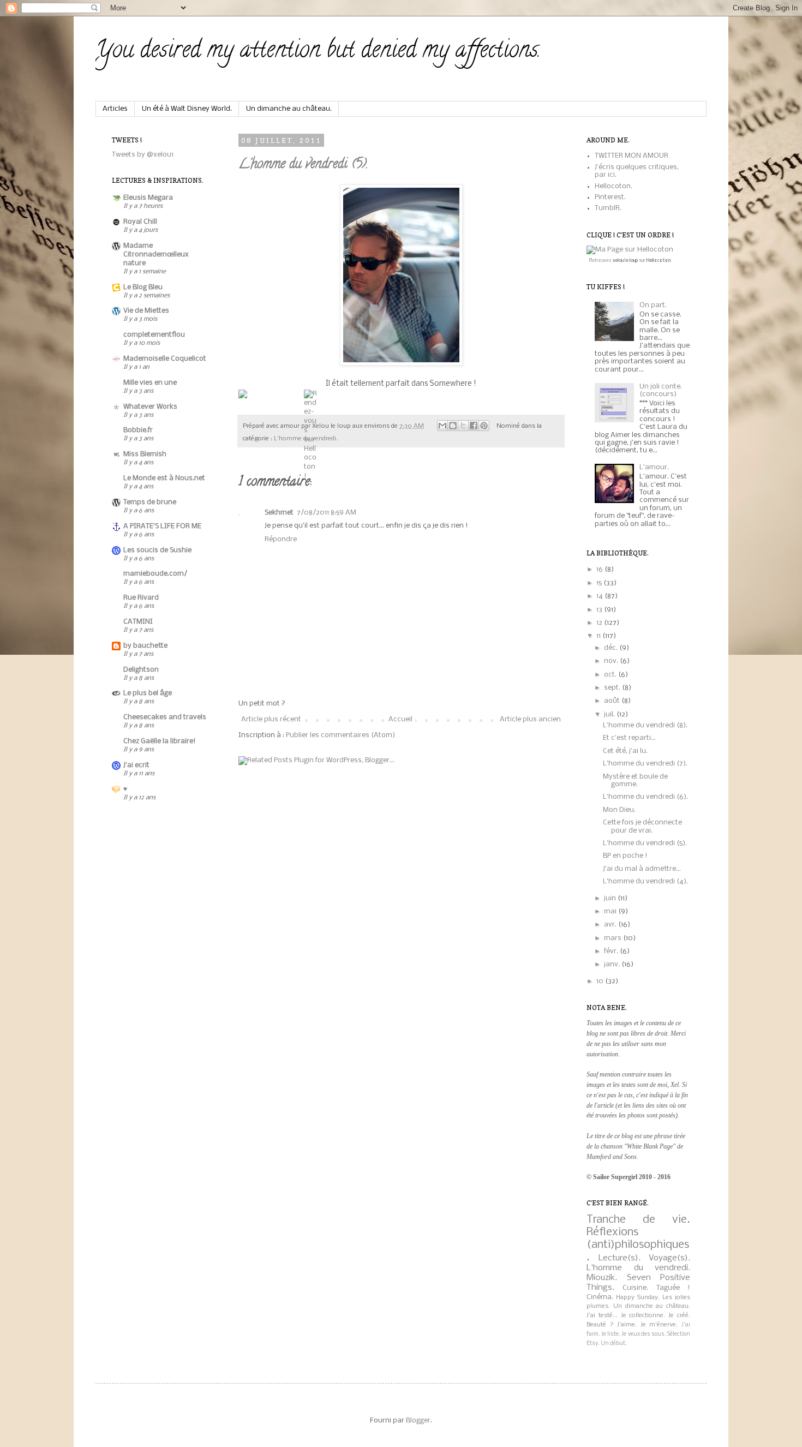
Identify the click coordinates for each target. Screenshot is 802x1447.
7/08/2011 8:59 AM (326, 512)
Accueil (400, 719)
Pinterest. (610, 197)
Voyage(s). (669, 1258)
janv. (612, 964)
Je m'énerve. (659, 1325)
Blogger (418, 1420)
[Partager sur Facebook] (473, 425)
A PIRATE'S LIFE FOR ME (162, 526)
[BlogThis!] (452, 425)
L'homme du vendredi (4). (645, 881)
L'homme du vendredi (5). (303, 165)
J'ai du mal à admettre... (642, 868)
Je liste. (610, 1334)
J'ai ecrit (136, 765)
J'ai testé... (602, 1315)
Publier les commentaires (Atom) (340, 735)
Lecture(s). (619, 1258)
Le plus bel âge (147, 693)
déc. (611, 647)
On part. (653, 305)
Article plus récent (271, 719)
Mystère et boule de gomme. (635, 780)
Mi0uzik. (601, 1277)
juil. (610, 714)
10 (600, 981)
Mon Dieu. (619, 810)
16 (600, 569)
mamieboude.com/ (155, 573)
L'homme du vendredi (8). (645, 725)
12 (600, 622)
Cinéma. (599, 1297)
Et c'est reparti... (629, 738)
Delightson (141, 669)
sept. (613, 687)
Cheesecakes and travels (164, 717)
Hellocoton (659, 260)
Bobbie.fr (138, 430)
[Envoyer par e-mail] (442, 425)
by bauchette (145, 645)
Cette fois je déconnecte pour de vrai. (642, 826)
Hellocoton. (613, 186)
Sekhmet (279, 512)
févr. (612, 951)
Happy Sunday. (638, 1297)
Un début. (614, 1344)
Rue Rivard (141, 597)
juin (611, 898)
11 (599, 635)
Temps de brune (149, 502)
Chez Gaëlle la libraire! (159, 741)
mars (613, 938)
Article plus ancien (530, 719)
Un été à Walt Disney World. (187, 108)
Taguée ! (673, 1287)
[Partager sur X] (463, 425)
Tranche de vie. (638, 1219)
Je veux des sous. (643, 1334)
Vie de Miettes (146, 310)
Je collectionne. (643, 1315)
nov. (612, 661)
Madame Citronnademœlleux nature (156, 254)
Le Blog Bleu (143, 287)
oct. (611, 674)
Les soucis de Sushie (157, 550)
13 (600, 609)
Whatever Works (150, 406)
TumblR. (608, 208)
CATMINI (138, 621)
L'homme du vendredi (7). (645, 763)
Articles (115, 108)
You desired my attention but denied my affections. (318, 52)
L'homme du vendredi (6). (645, 796)
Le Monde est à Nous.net (164, 478)
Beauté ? (600, 1325)
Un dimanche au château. (289, 108)
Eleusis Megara (148, 197)
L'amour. (654, 467)
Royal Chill (140, 221)
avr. (611, 924)
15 (599, 583)
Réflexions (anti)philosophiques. (637, 1245)
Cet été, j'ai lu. (625, 751)
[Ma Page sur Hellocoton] (629, 249)
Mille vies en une (150, 382)
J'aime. (627, 1325)
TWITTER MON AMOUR (631, 155)
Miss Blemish (144, 454)
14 (600, 596)
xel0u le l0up (625, 260)
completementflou (154, 334)
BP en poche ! (625, 855)
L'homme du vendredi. (638, 1268)
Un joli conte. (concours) (660, 390)
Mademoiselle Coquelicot (164, 358)
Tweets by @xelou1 (142, 154)
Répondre (281, 539)
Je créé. (679, 1315)
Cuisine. (635, 1287)
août (612, 700)
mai (611, 911)
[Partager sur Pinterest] (483, 425)
